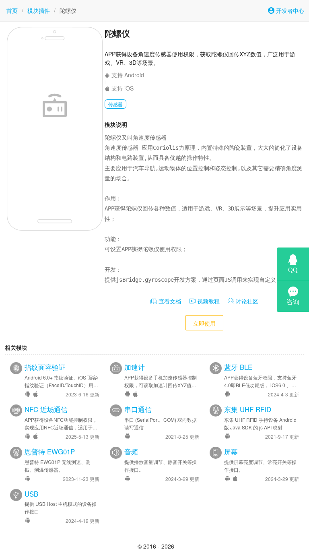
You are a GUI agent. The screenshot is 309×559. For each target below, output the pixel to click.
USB (31, 494)
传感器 (115, 104)
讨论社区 (246, 301)
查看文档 (169, 301)
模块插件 (38, 10)
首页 (12, 10)
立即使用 (204, 323)
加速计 (134, 367)
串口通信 (138, 409)
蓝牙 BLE (238, 367)
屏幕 (231, 451)
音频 (131, 451)
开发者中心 (289, 10)
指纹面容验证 (45, 367)
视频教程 (208, 301)
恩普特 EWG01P (50, 451)
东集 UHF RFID (247, 409)
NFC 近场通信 (46, 409)
